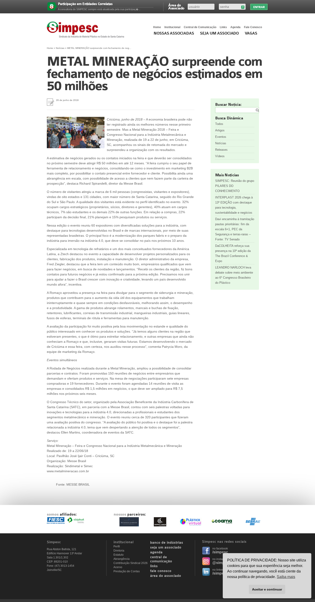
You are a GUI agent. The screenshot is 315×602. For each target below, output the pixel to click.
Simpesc (86, 29)
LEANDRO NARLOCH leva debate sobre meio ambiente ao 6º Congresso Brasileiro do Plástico (234, 275)
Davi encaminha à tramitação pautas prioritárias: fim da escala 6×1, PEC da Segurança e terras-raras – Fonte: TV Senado (234, 229)
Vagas (251, 33)
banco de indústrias (166, 543)
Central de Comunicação (200, 27)
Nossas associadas (174, 33)
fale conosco (160, 571)
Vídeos (220, 156)
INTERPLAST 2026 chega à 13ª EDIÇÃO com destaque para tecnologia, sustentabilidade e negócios (234, 205)
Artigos (220, 130)
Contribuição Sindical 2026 (130, 563)
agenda (156, 552)
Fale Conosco (253, 27)
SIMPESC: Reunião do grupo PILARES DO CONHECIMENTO (234, 186)
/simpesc (220, 552)
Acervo (117, 567)
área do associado (165, 576)
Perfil (116, 546)
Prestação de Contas (126, 571)
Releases (221, 149)
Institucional (172, 27)
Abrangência (121, 559)
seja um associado (165, 548)
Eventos (220, 137)
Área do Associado (176, 6)
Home (157, 27)
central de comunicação (161, 559)
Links (223, 27)
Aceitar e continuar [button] (267, 589)
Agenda (235, 27)
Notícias (60, 48)
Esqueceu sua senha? (242, 7)
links (154, 566)
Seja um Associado (219, 33)
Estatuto (118, 554)
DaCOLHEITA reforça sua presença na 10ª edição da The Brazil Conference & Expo (233, 253)
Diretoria (118, 550)
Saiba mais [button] (286, 577)
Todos (219, 124)
